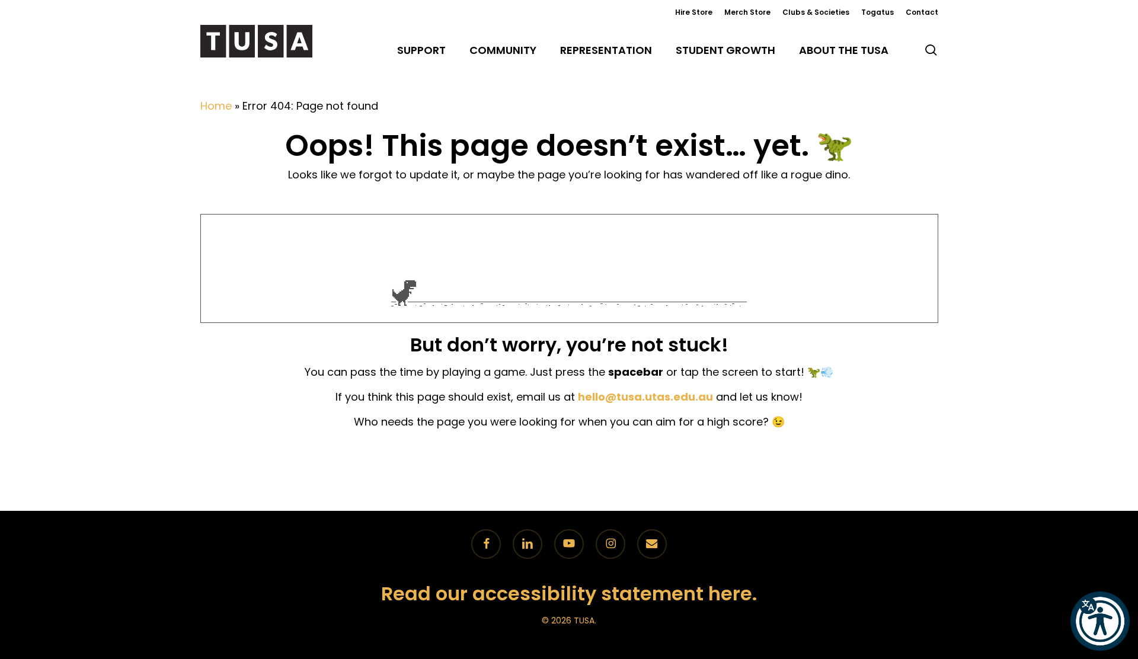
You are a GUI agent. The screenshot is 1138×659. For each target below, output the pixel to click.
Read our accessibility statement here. (569, 593)
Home (216, 105)
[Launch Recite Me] (1100, 621)
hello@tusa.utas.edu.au (645, 396)
